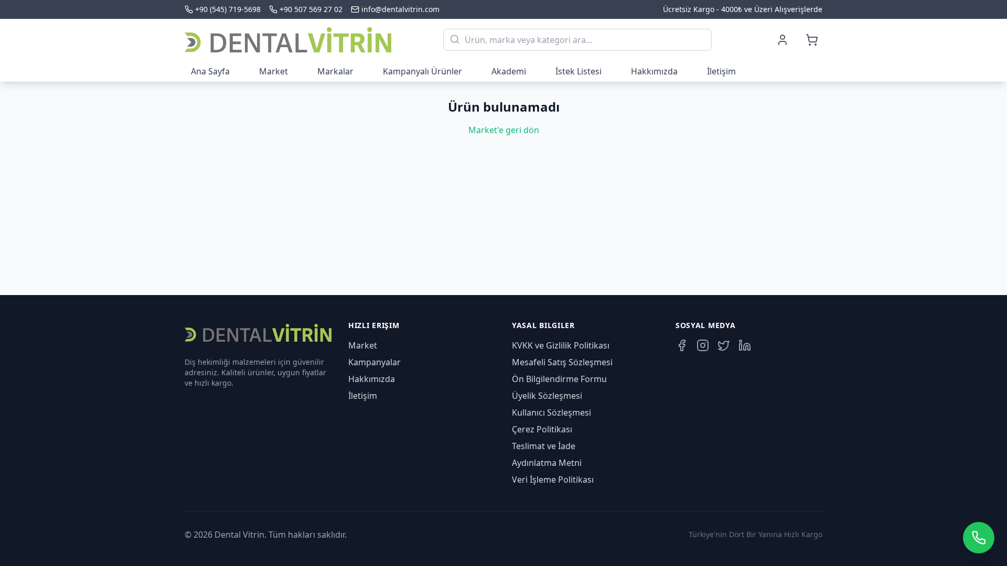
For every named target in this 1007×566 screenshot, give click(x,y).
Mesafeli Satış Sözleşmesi (562, 362)
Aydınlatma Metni (547, 463)
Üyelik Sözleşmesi (547, 395)
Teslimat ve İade (543, 446)
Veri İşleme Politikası (553, 479)
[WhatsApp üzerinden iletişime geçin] (978, 537)
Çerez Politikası (542, 429)
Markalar (335, 71)
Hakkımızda (654, 71)
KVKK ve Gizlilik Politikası (560, 345)
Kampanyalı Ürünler (422, 71)
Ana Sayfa (210, 71)
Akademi (508, 71)
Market (273, 71)
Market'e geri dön (503, 130)
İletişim (721, 71)
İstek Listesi (578, 71)
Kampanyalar (374, 362)
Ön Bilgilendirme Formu (559, 379)
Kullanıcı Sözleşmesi (551, 412)
